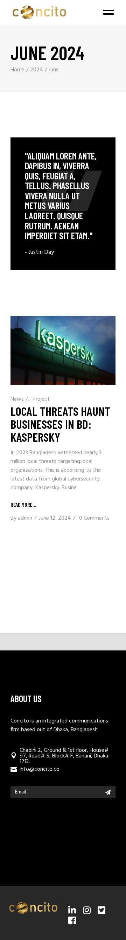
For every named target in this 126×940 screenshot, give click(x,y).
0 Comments (94, 518)
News (17, 399)
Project (41, 399)
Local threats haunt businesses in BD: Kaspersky (60, 424)
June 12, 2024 (55, 518)
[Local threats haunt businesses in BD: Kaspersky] (62, 350)
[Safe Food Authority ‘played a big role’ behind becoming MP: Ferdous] (62, 203)
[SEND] (107, 792)
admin (25, 518)
